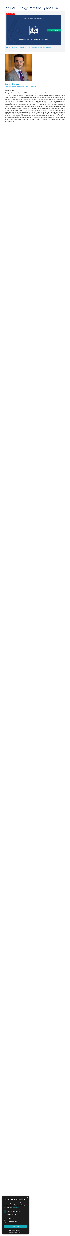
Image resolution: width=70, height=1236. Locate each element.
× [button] (27, 1198)
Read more (16, 1207)
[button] (15, 1230)
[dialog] (15, 1215)
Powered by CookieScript (15, 1232)
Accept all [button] (15, 1226)
